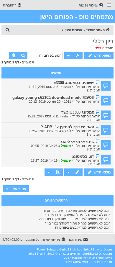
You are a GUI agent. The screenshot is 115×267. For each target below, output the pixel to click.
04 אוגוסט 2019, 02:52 (45, 131)
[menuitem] (91, 5)
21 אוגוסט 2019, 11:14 (44, 87)
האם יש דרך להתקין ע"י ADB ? (67, 127)
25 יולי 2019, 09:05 (44, 146)
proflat (100, 257)
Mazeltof (77, 257)
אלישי (99, 48)
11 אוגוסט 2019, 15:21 (43, 116)
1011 (67, 101)
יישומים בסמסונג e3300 (74, 83)
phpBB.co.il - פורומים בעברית (78, 253)
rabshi (66, 116)
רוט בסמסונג (83, 156)
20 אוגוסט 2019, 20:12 (44, 101)
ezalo (67, 87)
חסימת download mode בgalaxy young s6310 (53, 97)
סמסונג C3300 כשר (77, 112)
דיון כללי (103, 41)
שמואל (66, 146)
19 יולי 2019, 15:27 (44, 160)
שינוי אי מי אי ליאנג (77, 142)
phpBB (90, 249)
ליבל (68, 131)
